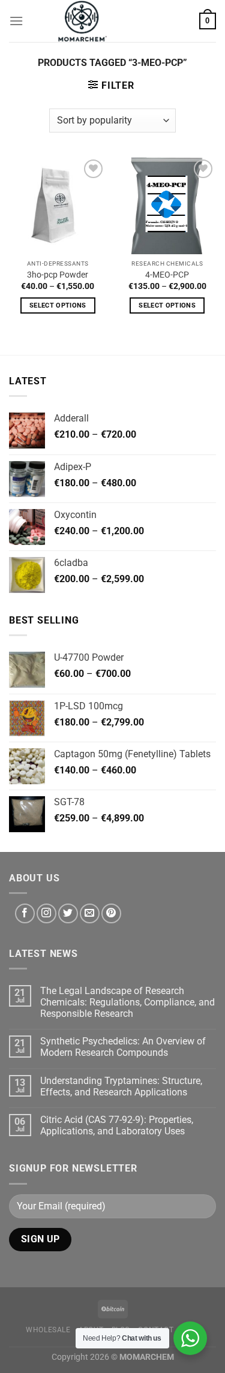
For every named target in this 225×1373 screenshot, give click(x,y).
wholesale (48, 1330)
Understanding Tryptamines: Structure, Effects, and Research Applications (121, 1086)
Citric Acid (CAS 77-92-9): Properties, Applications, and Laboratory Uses (116, 1125)
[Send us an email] (90, 913)
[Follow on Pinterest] (111, 913)
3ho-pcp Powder (57, 274)
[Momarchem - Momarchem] (83, 21)
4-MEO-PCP (167, 274)
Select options (57, 305)
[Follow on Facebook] (25, 913)
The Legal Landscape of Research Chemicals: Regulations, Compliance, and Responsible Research (127, 1002)
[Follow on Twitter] (68, 913)
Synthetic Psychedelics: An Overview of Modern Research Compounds (123, 1046)
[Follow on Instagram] (46, 913)
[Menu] (16, 20)
